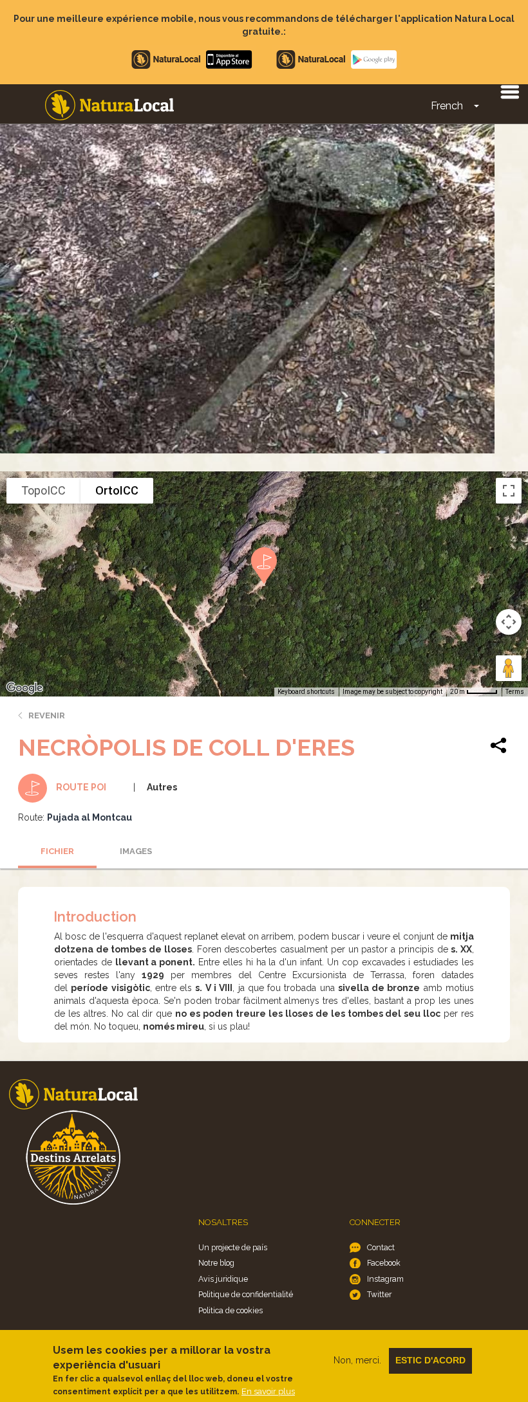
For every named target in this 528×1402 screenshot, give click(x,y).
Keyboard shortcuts (306, 691)
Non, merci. (357, 1360)
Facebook (384, 1263)
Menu (509, 91)
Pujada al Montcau (89, 817)
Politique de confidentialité (245, 1294)
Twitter (379, 1294)
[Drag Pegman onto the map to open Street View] (509, 668)
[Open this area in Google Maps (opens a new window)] (24, 688)
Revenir (46, 715)
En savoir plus (268, 1391)
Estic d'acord (430, 1360)
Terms (514, 691)
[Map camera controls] (509, 622)
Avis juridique (223, 1279)
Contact (381, 1247)
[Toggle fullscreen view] (509, 491)
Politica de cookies (230, 1310)
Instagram (385, 1279)
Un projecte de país (232, 1247)
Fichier (57, 851)
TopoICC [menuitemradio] (43, 490)
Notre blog (216, 1263)
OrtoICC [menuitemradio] (116, 490)
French (447, 106)
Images (136, 851)
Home (109, 105)
